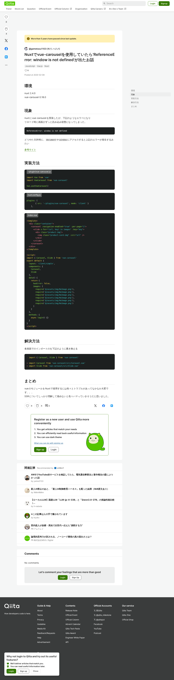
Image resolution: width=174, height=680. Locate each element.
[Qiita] (9, 3)
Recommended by (45, 468)
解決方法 (135, 102)
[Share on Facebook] (6, 49)
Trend (8, 9)
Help (39, 637)
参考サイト (30, 149)
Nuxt (47, 66)
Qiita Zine (126, 615)
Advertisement (43, 642)
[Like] (6, 17)
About (40, 610)
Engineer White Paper (75, 637)
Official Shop (127, 619)
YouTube (97, 628)
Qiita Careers (98, 8)
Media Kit (41, 628)
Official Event (45, 9)
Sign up (23, 671)
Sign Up (75, 577)
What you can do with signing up (48, 443)
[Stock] (6, 29)
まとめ (134, 106)
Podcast (97, 633)
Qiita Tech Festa (73, 628)
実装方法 (135, 98)
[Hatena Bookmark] (6, 57)
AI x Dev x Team (117, 8)
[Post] (6, 41)
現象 (133, 94)
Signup (164, 3)
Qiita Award (71, 633)
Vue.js (39, 66)
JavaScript (30, 66)
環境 (133, 90)
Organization (81, 9)
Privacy (40, 619)
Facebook (98, 624)
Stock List (19, 9)
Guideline (41, 624)
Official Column (63, 8)
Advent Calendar (73, 624)
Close (35, 671)
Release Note (71, 610)
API (67, 642)
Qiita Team (127, 610)
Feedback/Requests (46, 633)
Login (152, 3)
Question (31, 9)
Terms (40, 615)
